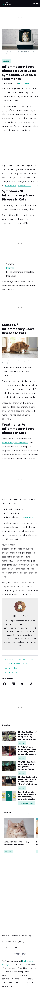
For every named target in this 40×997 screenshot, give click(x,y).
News (21, 743)
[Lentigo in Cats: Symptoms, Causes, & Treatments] (19, 828)
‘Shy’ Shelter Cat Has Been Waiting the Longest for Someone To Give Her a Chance (27, 765)
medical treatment (11, 672)
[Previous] (28, 813)
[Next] (33, 813)
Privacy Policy (18, 941)
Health (6, 61)
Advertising (26, 936)
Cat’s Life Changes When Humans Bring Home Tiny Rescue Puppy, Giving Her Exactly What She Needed (27, 750)
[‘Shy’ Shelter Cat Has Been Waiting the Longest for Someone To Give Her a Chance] (9, 766)
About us (5, 936)
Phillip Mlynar (25, 84)
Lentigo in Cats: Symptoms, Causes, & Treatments (16, 843)
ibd (32, 659)
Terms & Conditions (10, 947)
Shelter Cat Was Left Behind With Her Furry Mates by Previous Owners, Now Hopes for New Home (27, 735)
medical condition (11, 668)
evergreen (22, 659)
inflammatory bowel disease (18, 185)
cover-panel (8, 659)
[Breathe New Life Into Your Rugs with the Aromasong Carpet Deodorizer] (9, 796)
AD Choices (6, 941)
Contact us (15, 936)
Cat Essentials (26, 803)
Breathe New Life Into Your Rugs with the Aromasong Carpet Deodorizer (27, 796)
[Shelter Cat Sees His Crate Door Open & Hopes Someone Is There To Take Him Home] (9, 781)
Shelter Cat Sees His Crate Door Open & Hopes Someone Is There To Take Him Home (27, 781)
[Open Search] (34, 3)
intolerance (27, 517)
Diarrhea (10, 268)
